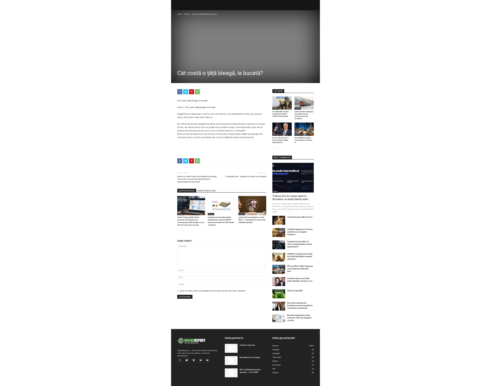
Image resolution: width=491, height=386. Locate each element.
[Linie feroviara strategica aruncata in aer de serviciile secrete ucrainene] (304, 103)
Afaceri (275, 192)
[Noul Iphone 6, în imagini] (231, 360)
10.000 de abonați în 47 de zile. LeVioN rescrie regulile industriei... (300, 231)
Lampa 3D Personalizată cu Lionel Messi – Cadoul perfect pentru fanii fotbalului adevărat (251, 219)
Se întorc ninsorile (247, 345)
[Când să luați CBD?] (278, 293)
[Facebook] (179, 91)
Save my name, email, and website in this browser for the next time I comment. (213, 291)
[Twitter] (185, 91)
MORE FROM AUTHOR (207, 191)
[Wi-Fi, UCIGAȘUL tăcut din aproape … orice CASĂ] (231, 372)
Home (179, 14)
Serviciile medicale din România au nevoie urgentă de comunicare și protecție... (300, 305)
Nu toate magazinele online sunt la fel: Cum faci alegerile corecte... (299, 317)
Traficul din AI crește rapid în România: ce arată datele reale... (291, 197)
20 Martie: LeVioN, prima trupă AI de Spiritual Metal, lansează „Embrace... (299, 256)
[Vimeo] (193, 360)
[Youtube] (207, 360)
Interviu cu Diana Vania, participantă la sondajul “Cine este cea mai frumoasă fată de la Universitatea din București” (196, 179)
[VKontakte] (200, 360)
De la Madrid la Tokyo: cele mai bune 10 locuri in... (303, 140)
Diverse (187, 14)
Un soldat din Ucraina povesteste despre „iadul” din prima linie (280, 114)
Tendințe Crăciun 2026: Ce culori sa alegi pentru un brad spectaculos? (299, 244)
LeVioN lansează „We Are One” (300, 217)
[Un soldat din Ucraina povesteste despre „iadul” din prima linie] (282, 103)
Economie (276, 135)
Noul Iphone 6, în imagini (250, 357)
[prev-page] (178, 230)
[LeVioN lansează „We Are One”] (278, 220)
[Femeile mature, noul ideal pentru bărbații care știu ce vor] (278, 281)
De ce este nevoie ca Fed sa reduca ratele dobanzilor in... (280, 140)
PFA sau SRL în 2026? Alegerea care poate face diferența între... (300, 268)
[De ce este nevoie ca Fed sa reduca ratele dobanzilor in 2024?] (282, 129)
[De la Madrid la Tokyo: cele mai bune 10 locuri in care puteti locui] (304, 129)
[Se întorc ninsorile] (231, 348)
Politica (275, 108)
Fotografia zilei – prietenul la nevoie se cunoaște (246, 176)
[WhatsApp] (197, 91)
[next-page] (183, 230)
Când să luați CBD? (295, 291)
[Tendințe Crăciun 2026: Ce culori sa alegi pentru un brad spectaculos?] (278, 244)
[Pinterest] (191, 91)
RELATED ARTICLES (187, 191)
